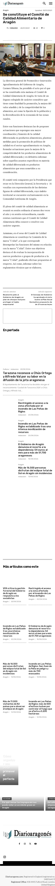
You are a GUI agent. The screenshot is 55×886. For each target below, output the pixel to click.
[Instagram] (24, 844)
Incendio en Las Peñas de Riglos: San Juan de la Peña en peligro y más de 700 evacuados (40, 669)
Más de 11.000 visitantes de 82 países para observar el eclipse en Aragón (14, 705)
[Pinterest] (29, 35)
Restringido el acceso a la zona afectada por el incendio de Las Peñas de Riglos (33, 407)
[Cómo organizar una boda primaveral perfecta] (9, 768)
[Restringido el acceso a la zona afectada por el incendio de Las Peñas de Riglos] (9, 405)
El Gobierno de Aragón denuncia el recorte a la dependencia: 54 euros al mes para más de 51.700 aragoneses (33, 450)
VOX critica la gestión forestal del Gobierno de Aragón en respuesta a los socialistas (14, 593)
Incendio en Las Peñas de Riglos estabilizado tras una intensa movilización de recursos (34, 428)
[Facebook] (15, 35)
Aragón (6, 10)
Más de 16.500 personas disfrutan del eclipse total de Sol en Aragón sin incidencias (35, 470)
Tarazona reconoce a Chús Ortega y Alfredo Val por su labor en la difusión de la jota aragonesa (27, 376)
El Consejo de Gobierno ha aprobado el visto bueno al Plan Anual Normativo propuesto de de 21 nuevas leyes (40, 299)
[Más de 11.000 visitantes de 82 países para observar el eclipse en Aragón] (14, 691)
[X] (22, 35)
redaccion (14, 28)
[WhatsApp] (35, 35)
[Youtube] (35, 844)
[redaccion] (5, 28)
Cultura (6, 369)
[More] (42, 35)
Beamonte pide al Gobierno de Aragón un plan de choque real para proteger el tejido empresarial (14, 299)
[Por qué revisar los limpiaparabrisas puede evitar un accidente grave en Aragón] (22, 799)
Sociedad (7, 799)
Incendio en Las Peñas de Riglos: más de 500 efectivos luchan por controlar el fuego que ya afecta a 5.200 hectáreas (40, 707)
